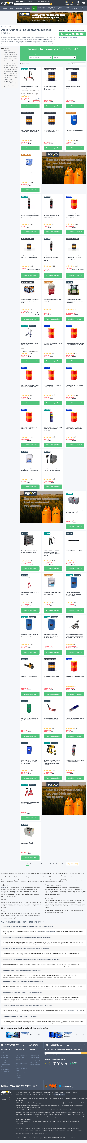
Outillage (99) (8, 79)
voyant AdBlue (12, 893)
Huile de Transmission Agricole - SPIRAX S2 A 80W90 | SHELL (75, 344)
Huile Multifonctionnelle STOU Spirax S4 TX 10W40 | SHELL (30, 386)
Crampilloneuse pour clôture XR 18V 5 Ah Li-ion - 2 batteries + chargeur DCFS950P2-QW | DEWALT (52, 763)
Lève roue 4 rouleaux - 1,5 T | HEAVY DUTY (29, 344)
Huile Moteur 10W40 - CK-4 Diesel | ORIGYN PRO (51, 677)
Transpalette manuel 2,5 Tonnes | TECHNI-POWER (51, 719)
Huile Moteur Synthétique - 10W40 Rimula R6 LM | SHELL (74, 427)
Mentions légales (37, 1092)
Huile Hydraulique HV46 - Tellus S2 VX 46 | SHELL (53, 344)
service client (37, 1)
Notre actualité (34, 1057)
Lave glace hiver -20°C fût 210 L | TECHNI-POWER (30, 635)
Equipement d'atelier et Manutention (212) (11, 75)
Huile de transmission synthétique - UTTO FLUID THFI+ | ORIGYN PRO (51, 88)
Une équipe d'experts (36, 1060)
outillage (78, 1010)
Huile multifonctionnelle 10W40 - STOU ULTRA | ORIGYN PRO (30, 131)
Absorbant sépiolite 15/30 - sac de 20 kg (52, 300)
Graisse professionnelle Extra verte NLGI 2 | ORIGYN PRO (29, 256)
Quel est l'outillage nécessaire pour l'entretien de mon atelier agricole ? (26, 948)
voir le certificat (70, 1137)
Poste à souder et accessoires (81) (11, 73)
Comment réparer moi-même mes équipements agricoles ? (20, 1016)
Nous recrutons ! (35, 1064)
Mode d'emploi (20, 1066)
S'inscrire (84, 1052)
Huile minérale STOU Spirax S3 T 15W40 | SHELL (52, 386)
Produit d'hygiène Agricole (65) (11, 82)
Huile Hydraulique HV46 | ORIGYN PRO (73, 87)
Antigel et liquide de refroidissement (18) (11, 56)
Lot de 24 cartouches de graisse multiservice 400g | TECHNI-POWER (51, 215)
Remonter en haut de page (82, 1135)
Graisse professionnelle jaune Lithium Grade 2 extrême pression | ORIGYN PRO (74, 257)
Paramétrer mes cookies (23, 1092)
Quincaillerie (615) (9, 86)
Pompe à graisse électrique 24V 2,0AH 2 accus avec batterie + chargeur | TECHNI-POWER (52, 553)
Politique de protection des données (26, 1094)
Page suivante (72, 864)
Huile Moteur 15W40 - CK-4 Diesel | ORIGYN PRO (51, 131)
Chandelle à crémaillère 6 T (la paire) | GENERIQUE (30, 803)
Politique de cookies (71, 1092)
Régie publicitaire (21, 1073)
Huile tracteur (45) (9, 52)
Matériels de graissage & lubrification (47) (11, 69)
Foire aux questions (21, 1063)
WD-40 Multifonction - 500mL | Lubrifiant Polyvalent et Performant (53, 428)
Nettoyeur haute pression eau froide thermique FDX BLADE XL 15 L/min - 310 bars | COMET (75, 636)
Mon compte (34, 1053)
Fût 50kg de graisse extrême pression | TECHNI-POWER (29, 719)
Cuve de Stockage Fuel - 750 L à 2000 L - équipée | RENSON (52, 469)
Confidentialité (48, 1092)
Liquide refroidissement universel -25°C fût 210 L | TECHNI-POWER (51, 636)
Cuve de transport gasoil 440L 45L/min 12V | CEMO (75, 511)
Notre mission (34, 1062)
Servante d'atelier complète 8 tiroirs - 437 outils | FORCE (29, 551)
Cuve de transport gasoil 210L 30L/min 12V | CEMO (29, 842)
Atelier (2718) (7, 50)
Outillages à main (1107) (10, 65)
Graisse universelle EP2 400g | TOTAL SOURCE (75, 719)
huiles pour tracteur (49, 931)
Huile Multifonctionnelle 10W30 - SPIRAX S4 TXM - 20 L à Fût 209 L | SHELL (75, 215)
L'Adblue (3, 887)
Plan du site (42, 1094)
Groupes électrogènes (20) (11, 71)
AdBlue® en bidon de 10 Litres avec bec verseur (52, 593)
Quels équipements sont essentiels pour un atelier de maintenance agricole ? (27, 937)
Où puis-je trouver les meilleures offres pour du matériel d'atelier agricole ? (27, 1005)
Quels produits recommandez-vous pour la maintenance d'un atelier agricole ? (28, 926)
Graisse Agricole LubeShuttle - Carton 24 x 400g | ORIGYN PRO (30, 301)
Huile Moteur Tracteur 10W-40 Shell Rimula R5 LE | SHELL (75, 677)
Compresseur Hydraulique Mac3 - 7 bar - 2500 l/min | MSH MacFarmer (75, 301)
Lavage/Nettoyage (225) (11, 63)
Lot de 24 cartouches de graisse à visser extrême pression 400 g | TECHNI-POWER (51, 258)
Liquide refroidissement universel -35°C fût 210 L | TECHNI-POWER (73, 594)
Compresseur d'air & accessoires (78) (11, 61)
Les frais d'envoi (5, 1064)
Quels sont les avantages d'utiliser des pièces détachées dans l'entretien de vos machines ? (31, 959)
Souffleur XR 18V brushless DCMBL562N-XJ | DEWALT (29, 677)
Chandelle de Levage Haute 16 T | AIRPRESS (30, 593)
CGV (61, 1092)
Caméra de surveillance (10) (11, 77)
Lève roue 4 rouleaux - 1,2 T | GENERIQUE (29, 87)
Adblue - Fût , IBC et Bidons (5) (11, 54)
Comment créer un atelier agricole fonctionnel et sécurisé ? (22, 970)
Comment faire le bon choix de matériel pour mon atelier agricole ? (24, 981)
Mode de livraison (6, 1053)
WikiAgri (18, 1077)
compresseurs (71, 1010)
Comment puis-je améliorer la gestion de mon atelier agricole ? (22, 992)
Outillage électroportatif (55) (11, 67)
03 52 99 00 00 (21, 1)
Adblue (39, 931)
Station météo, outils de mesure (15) (11, 84)
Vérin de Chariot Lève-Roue (74, 550)
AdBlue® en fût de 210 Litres (74, 130)
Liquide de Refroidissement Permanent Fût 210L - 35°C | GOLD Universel (29, 762)
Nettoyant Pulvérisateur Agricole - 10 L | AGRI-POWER (29, 469)
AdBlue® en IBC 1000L (27, 172)
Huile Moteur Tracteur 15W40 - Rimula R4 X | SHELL (30, 427)
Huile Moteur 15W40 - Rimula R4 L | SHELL (74, 386)
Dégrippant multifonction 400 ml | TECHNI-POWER (75, 761)
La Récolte (19, 1075)
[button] (66, 3)
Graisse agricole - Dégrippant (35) (11, 58)
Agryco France (59, 1094)
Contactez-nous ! (35, 1055)
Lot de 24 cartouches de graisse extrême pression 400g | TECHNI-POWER (30, 215)
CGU (56, 1092)
